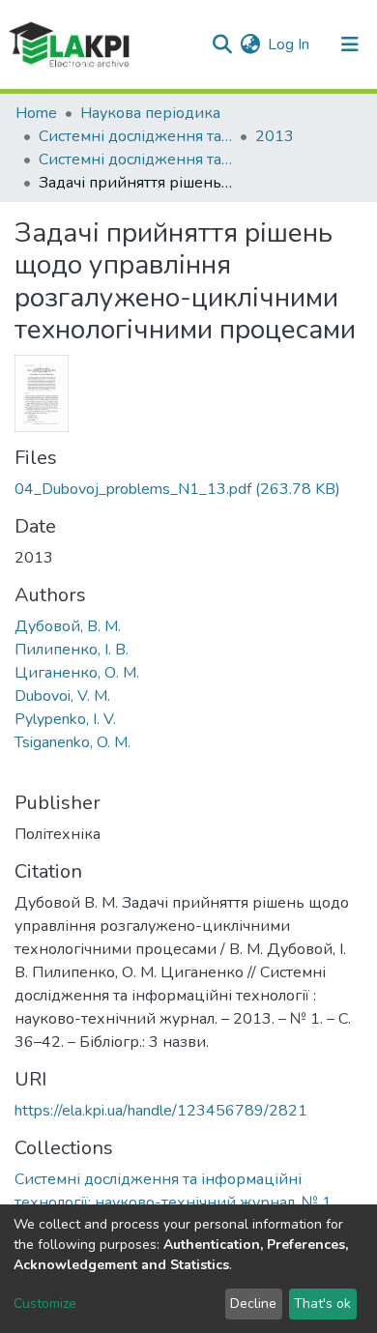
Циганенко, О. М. (76, 672)
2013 (274, 136)
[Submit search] (222, 44)
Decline (253, 1303)
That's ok (322, 1303)
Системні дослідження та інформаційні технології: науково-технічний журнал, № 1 (135, 159)
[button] (250, 44)
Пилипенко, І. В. (71, 649)
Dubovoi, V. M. (62, 696)
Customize (45, 1303)
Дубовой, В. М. (67, 626)
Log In (289, 44)
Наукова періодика (150, 113)
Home (36, 113)
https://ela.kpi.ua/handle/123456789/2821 (160, 1110)
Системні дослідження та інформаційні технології (135, 136)
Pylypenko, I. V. (65, 719)
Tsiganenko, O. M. (72, 742)
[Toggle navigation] (350, 44)
